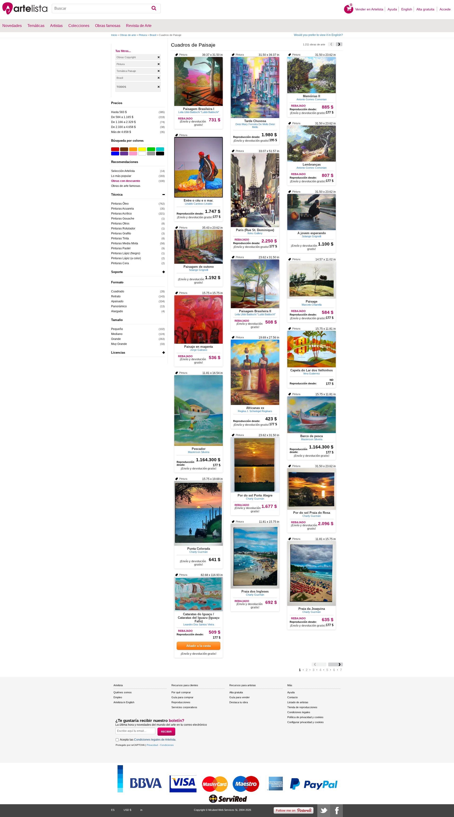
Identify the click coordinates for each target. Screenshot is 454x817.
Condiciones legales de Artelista (154, 739)
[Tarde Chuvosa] (255, 87)
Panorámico (119, 306)
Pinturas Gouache (122, 218)
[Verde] (151, 149)
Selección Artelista (123, 171)
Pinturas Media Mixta (124, 243)
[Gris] (151, 153)
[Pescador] (198, 410)
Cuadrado (117, 291)
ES (112, 809)
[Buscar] (154, 8)
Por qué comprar (181, 692)
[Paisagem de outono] (198, 247)
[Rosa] (133, 153)
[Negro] (160, 153)
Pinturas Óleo (120, 203)
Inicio (114, 35)
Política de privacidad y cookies (305, 717)
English (406, 9)
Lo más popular (121, 176)
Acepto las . (148, 739)
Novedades (12, 26)
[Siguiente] (339, 44)
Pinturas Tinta (120, 238)
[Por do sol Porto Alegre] (255, 464)
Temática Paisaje (126, 71)
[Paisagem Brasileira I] (198, 81)
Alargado (117, 311)
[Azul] (115, 153)
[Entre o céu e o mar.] (198, 167)
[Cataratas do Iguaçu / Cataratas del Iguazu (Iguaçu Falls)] (198, 594)
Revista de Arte (139, 26)
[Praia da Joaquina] (311, 573)
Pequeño (117, 329)
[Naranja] (133, 149)
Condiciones (167, 745)
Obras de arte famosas (125, 186)
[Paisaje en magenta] (198, 319)
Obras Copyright (126, 57)
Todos (121, 86)
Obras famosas (107, 26)
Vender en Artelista (369, 9)
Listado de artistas (297, 702)
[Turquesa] (160, 149)
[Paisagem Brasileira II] (255, 283)
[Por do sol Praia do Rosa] (311, 489)
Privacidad (152, 745)
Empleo (118, 697)
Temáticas (35, 26)
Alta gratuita (425, 9)
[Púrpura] (124, 153)
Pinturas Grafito (121, 233)
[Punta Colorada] (198, 513)
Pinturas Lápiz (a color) (126, 258)
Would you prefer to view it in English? (318, 35)
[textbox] (106, 8)
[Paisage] (311, 280)
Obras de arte (128, 35)
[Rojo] (115, 149)
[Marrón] (124, 149)
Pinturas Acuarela (122, 208)
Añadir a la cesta (198, 646)
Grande (116, 339)
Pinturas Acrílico (121, 213)
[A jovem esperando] (311, 212)
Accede (445, 9)
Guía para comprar (182, 697)
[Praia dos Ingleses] (255, 556)
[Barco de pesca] (311, 414)
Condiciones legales (298, 712)
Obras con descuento (125, 181)
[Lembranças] (311, 144)
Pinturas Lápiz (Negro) (125, 253)
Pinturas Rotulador (123, 228)
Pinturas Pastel (121, 248)
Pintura (143, 35)
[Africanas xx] (255, 372)
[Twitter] (323, 810)
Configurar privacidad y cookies (305, 722)
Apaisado (117, 301)
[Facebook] (336, 810)
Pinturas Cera (120, 263)
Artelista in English (124, 702)
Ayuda (392, 9)
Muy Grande (119, 344)
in (141, 809)
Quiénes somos (123, 692)
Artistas (56, 26)
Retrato (116, 296)
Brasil (153, 35)
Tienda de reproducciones (302, 707)
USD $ (127, 809)
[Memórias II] (311, 75)
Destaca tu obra (238, 702)
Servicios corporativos (184, 707)
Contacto (292, 697)
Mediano (116, 334)
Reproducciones (180, 702)
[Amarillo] (142, 149)
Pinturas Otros (120, 223)
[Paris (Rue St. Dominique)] (255, 190)
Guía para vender (239, 697)
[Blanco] (142, 153)
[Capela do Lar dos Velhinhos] (311, 349)
